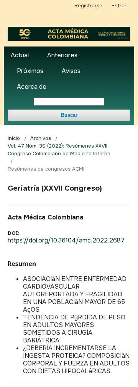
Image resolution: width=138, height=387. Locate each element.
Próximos (30, 71)
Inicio (14, 138)
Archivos (40, 138)
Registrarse (88, 5)
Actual (20, 55)
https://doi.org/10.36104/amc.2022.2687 (66, 240)
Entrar (119, 5)
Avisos (71, 71)
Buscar (69, 115)
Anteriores (62, 55)
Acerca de (31, 87)
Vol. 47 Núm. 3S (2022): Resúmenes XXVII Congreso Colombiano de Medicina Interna (59, 150)
